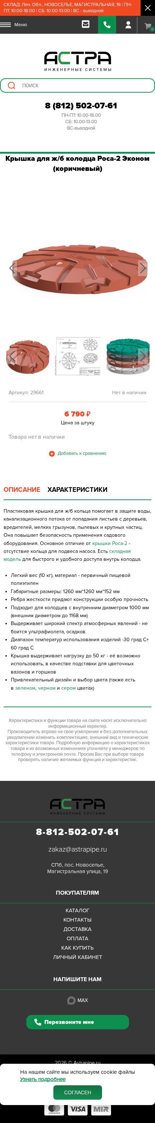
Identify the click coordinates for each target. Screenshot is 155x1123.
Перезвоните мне (69, 1022)
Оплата (77, 938)
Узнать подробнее (43, 1079)
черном (47, 688)
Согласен (77, 1092)
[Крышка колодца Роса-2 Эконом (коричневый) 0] (77, 268)
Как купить (77, 948)
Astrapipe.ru (87, 1063)
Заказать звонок (107, 25)
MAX (83, 1000)
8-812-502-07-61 (77, 832)
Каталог (77, 910)
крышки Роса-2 (109, 543)
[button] (12, 268)
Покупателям (77, 892)
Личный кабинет (77, 957)
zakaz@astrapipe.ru (77, 849)
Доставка (77, 929)
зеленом (25, 688)
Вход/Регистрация (128, 25)
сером (68, 688)
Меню (20, 25)
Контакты (77, 920)
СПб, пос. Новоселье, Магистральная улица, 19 (77, 868)
